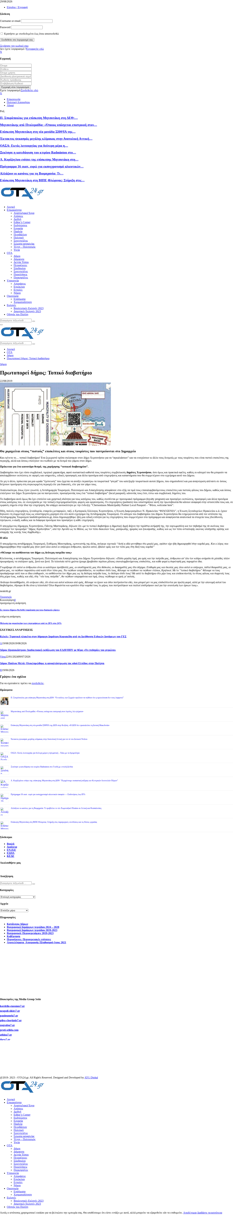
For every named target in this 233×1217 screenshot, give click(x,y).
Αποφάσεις (20, 283)
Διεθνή (17, 219)
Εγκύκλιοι (19, 286)
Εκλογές (11, 305)
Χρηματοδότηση (23, 302)
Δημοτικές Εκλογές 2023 (27, 311)
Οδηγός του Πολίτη (17, 314)
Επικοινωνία (13, 99)
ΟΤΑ (9, 252)
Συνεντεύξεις (21, 240)
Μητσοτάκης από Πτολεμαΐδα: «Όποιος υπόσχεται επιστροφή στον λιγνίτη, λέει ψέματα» (47, 711)
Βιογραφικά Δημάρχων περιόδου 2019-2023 (32, 930)
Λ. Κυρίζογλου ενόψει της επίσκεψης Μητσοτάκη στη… (39, 159)
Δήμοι (17, 256)
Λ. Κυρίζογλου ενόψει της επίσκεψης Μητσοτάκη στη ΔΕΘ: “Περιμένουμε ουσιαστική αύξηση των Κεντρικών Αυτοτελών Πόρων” (64, 780)
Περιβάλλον (20, 234)
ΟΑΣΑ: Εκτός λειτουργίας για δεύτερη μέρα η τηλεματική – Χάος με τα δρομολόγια (45, 753)
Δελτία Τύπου (21, 262)
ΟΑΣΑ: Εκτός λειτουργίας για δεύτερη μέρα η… (34, 145)
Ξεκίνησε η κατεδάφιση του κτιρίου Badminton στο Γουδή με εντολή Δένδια (42, 767)
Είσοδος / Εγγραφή (17, 7)
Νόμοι (17, 292)
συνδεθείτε (38, 683)
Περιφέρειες (20, 265)
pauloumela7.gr (9, 1021)
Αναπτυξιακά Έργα (24, 213)
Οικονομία (12, 295)
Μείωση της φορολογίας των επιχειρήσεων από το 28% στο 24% (31, 623)
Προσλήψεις (20, 274)
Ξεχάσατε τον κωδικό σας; (14, 45)
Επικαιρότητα (14, 209)
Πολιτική (19, 237)
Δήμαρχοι (19, 259)
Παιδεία (18, 231)
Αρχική (11, 206)
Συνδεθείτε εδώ (29, 90)
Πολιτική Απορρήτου (18, 102)
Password (5, 27)
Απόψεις (18, 216)
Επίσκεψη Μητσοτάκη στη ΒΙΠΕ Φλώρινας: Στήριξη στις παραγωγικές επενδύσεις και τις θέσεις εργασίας (54, 822)
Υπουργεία (13, 280)
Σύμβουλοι (20, 268)
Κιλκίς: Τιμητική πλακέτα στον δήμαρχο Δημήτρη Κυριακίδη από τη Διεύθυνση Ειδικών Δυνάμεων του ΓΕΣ (63, 636)
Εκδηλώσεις (20, 225)
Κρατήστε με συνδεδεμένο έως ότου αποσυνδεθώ (31, 33)
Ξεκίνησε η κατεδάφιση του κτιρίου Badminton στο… (38, 152)
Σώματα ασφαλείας (24, 243)
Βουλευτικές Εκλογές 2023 (28, 308)
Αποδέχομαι (190, 1212)
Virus (3, 656)
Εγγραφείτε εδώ (35, 48)
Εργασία (18, 228)
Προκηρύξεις (21, 277)
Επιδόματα (19, 299)
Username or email (10, 20)
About (10, 105)
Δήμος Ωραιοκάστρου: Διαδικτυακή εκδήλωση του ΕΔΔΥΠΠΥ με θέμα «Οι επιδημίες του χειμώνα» (58, 650)
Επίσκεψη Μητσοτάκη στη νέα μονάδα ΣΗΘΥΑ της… (38, 131)
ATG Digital (91, 1077)
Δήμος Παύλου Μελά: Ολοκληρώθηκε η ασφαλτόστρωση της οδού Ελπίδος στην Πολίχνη (52, 663)
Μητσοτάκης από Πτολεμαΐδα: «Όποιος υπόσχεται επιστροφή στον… (48, 125)
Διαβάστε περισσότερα (209, 1212)
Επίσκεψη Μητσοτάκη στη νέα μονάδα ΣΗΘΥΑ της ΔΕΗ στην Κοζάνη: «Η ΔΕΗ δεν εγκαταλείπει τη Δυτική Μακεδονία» (60, 725)
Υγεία (17, 249)
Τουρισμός (6, 596)
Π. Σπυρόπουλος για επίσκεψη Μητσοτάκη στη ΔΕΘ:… (39, 118)
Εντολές (18, 289)
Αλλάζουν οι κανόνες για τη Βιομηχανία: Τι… (31, 173)
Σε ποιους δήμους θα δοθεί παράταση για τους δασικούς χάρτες (30, 610)
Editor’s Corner (22, 222)
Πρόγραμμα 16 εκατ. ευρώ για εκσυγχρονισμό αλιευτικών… (42, 166)
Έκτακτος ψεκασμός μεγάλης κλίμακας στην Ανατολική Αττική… (46, 138)
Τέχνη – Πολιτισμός (24, 246)
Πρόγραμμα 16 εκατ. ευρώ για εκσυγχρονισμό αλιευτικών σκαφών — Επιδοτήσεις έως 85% (48, 794)
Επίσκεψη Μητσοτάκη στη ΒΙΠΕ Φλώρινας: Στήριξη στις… (42, 180)
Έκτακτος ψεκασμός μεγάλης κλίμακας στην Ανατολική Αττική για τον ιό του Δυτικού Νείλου (49, 739)
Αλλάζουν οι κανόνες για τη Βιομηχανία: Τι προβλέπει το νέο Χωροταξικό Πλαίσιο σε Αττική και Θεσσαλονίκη (56, 808)
